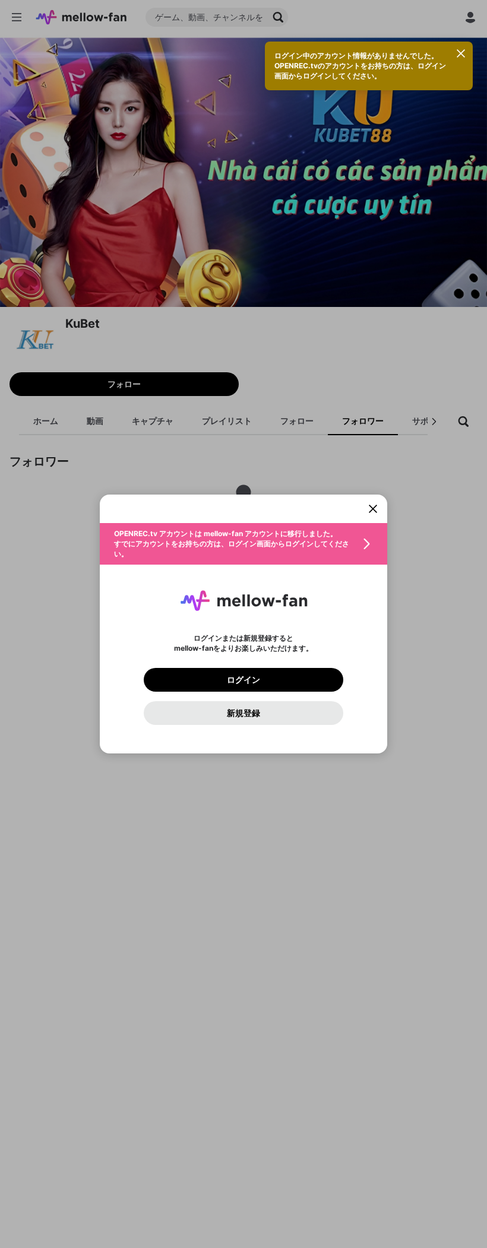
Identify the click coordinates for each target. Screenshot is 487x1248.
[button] (243, 544)
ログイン (243, 680)
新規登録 (243, 713)
